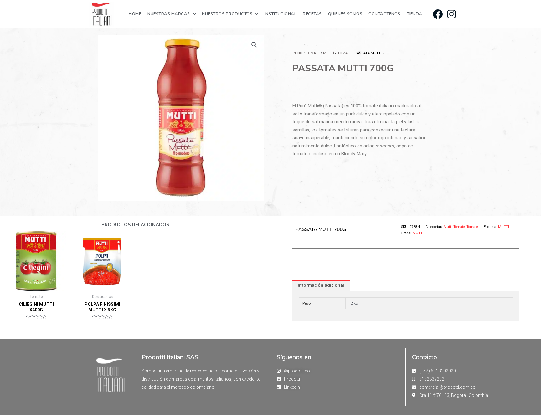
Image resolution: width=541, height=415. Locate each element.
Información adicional (321, 285)
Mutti (328, 53)
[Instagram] (451, 14)
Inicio (297, 53)
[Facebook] (438, 14)
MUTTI (503, 227)
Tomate (313, 53)
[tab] (321, 285)
